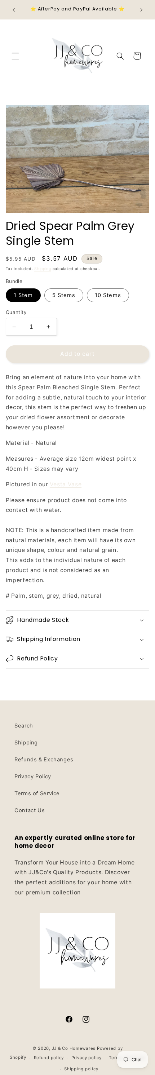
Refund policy (49, 1057)
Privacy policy (86, 1057)
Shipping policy (81, 1068)
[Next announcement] (141, 10)
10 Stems (108, 295)
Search (23, 725)
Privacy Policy (32, 776)
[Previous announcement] (14, 10)
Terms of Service (37, 793)
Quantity (16, 312)
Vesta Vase (65, 484)
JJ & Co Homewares (74, 1048)
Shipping (42, 268)
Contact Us (29, 810)
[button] (15, 56)
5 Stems (63, 295)
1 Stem (23, 295)
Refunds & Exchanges (44, 759)
